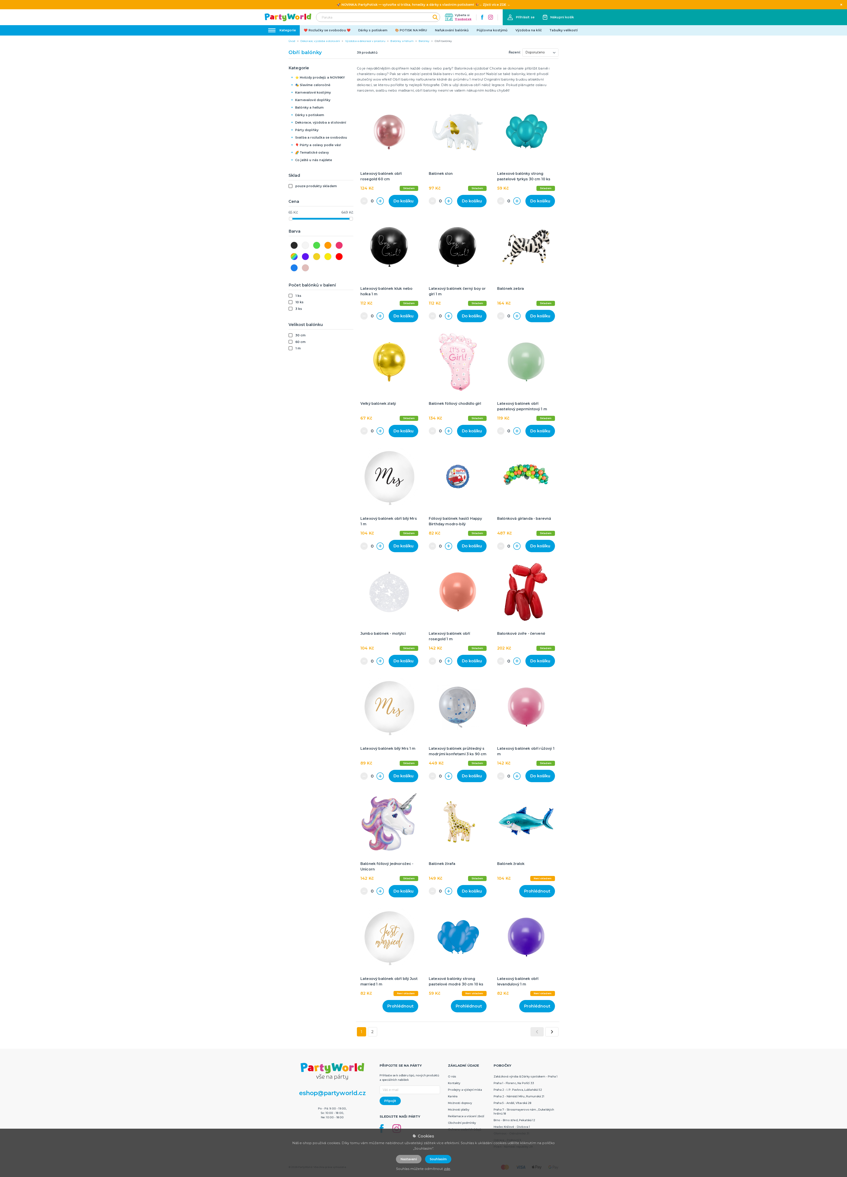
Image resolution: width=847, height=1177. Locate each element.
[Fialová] (305, 256)
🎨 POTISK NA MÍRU (411, 30)
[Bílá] (305, 245)
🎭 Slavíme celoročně (312, 85)
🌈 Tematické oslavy (312, 152)
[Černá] (294, 245)
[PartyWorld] (288, 17)
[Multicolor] (294, 256)
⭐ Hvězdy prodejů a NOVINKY (320, 77)
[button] (521, 17)
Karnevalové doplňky (312, 100)
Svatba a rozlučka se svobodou (321, 137)
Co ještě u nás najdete (313, 160)
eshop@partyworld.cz (332, 1093)
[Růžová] (339, 245)
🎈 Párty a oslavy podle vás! (318, 145)
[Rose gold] (305, 267)
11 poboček (463, 19)
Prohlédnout (537, 891)
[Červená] (339, 256)
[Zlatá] (316, 256)
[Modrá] (294, 267)
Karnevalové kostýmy (313, 92)
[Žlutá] (328, 256)
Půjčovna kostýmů (492, 30)
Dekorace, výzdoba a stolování (320, 122)
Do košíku (403, 201)
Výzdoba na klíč (528, 30)
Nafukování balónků (452, 30)
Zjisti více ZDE (494, 5)
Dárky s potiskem (372, 30)
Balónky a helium (309, 107)
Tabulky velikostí (563, 30)
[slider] (290, 218)
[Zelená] (316, 245)
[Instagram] (490, 17)
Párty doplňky (307, 130)
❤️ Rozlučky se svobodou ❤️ (327, 30)
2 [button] (372, 1031)
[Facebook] (482, 17)
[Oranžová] (328, 245)
